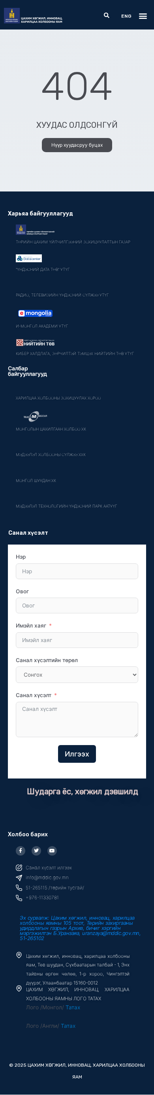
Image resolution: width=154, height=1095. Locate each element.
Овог (22, 591)
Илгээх (77, 754)
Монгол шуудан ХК (36, 480)
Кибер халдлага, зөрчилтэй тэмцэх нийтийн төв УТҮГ (75, 353)
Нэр (21, 557)
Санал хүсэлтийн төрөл (47, 660)
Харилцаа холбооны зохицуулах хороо (58, 398)
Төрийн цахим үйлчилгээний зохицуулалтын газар (73, 241)
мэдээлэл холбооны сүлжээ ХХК (51, 454)
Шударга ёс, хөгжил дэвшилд (82, 791)
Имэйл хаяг (31, 625)
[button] (106, 16)
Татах (73, 1007)
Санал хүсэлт (33, 695)
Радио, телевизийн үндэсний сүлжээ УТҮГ (62, 295)
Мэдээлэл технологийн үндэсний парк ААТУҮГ (66, 506)
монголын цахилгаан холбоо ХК (51, 429)
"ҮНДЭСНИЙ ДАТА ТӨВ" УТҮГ (43, 269)
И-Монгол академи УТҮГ (42, 326)
